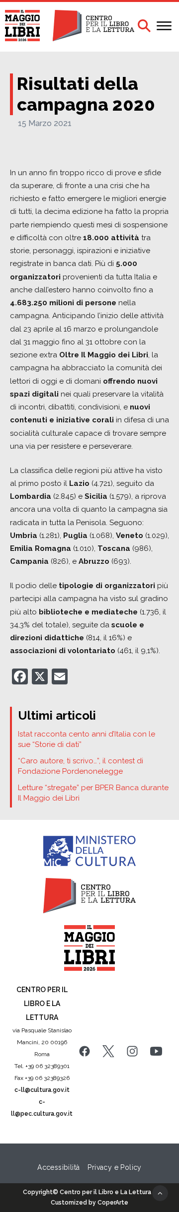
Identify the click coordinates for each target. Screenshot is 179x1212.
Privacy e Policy (114, 1167)
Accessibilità (58, 1167)
